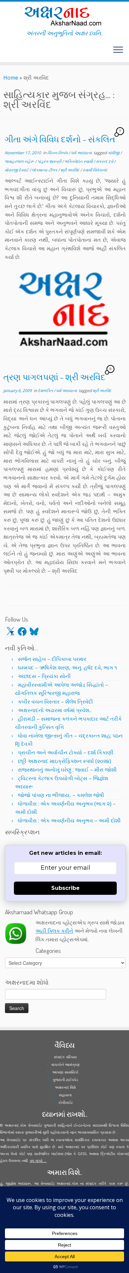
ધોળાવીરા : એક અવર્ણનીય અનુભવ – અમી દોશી (69, 820)
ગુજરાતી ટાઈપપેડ (65, 1079)
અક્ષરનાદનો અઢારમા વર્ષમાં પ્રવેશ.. (54, 710)
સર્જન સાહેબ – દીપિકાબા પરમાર (52, 659)
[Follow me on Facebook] (7, 52)
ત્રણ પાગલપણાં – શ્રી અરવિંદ (54, 377)
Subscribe (65, 888)
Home (10, 77)
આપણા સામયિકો (65, 1072)
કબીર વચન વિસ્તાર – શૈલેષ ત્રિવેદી (55, 701)
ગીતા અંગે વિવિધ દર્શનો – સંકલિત (60, 139)
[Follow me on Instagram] (9, 52)
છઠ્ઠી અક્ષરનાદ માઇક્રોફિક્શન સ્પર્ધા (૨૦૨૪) (64, 761)
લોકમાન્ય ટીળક (45, 170)
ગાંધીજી (114, 153)
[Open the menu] (118, 50)
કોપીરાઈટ (65, 1102)
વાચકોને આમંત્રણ (65, 1064)
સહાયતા (65, 1094)
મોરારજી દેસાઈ (17, 170)
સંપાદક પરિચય (65, 1056)
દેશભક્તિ (46, 390)
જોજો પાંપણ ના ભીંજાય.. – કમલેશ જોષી (61, 795)
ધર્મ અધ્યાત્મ (82, 153)
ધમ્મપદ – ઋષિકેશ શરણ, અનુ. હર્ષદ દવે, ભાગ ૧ (67, 667)
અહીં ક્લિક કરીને (54, 930)
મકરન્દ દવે (105, 161)
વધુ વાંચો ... (38, 1160)
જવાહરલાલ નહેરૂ (20, 161)
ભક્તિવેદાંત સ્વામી (79, 161)
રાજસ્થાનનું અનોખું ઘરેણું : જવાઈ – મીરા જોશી (67, 769)
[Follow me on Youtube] (11, 52)
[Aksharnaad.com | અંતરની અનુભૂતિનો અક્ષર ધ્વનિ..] (64, 15)
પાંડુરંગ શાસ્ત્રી (49, 161)
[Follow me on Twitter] (5, 52)
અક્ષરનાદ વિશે (65, 1087)
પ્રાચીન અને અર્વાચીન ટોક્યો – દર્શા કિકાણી (65, 752)
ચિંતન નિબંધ (58, 153)
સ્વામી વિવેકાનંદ (95, 170)
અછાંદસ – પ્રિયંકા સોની (44, 676)
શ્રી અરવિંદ (70, 170)
